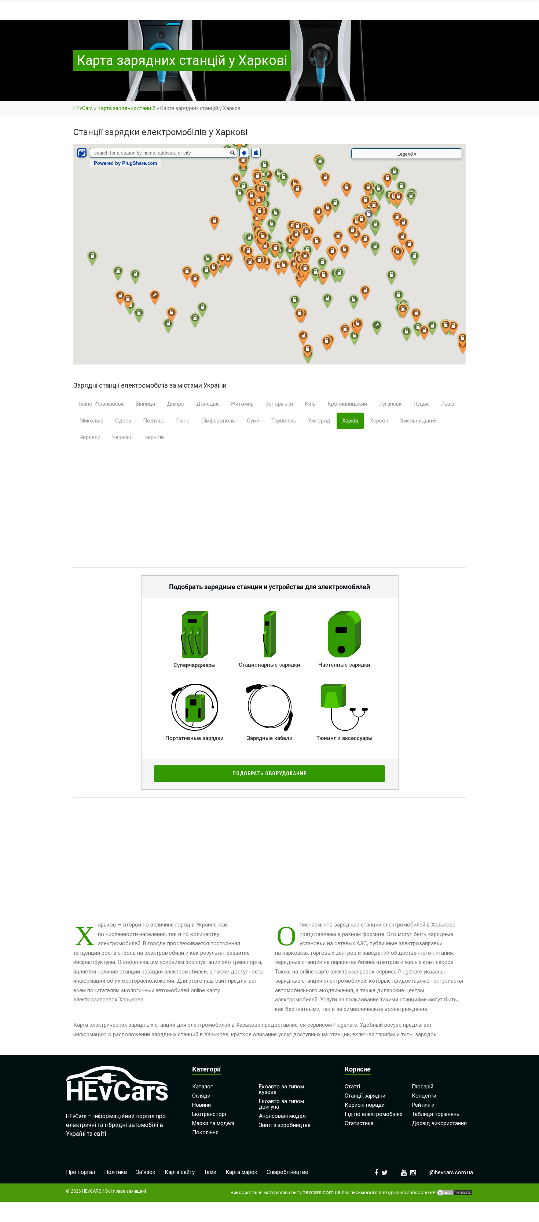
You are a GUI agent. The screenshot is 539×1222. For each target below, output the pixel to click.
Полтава (154, 420)
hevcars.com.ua (321, 1192)
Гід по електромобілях (373, 1114)
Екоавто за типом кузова (281, 1089)
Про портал (80, 1172)
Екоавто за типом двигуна (281, 1104)
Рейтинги (423, 1105)
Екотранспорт (209, 1114)
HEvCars (83, 108)
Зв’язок (145, 1172)
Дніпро (175, 403)
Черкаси (90, 437)
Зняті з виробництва (285, 1125)
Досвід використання (439, 1123)
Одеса (123, 420)
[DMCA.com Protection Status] (454, 1192)
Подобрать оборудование (269, 773)
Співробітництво (287, 1172)
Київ (310, 403)
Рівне (183, 420)
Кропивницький (347, 403)
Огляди (201, 1095)
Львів (447, 403)
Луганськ (390, 403)
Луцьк (421, 403)
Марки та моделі (213, 1123)
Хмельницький (418, 420)
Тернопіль (283, 420)
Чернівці (122, 437)
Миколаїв (91, 420)
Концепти (424, 1095)
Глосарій (422, 1086)
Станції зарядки (365, 1095)
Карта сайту (180, 1172)
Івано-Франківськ (101, 403)
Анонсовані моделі (283, 1116)
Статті (352, 1086)
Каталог (202, 1086)
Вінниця (145, 403)
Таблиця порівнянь (435, 1114)
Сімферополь (218, 420)
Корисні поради (365, 1105)
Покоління (205, 1132)
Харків (350, 420)
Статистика (359, 1123)
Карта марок (241, 1172)
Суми (253, 420)
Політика (115, 1172)
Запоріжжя (279, 403)
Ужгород (319, 420)
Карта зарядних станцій (126, 108)
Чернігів (154, 437)
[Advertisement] (269, 508)
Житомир (242, 403)
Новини (201, 1105)
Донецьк (207, 403)
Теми (210, 1172)
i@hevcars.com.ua (451, 1172)
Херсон (379, 420)
